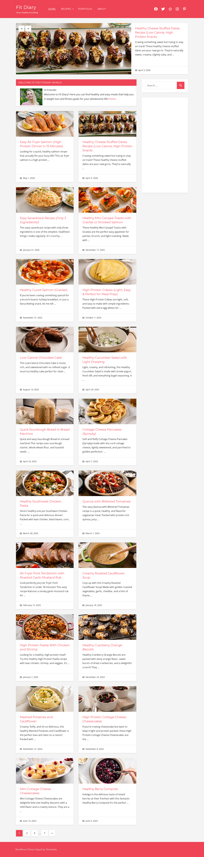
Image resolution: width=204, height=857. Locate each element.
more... (113, 99)
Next (28, 29)
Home (52, 8)
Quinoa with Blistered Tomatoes (106, 501)
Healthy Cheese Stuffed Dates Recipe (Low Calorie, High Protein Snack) (157, 32)
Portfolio (85, 8)
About (102, 8)
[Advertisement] (164, 144)
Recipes (66, 8)
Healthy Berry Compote (100, 789)
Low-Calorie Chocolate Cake (41, 357)
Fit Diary (26, 7)
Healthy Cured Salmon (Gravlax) (44, 290)
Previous (21, 29)
